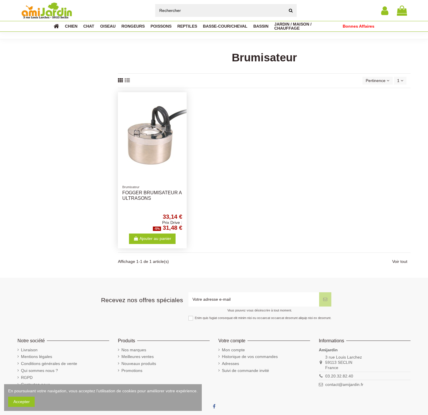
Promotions (131, 370)
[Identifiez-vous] (384, 11)
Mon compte (233, 350)
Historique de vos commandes (250, 356)
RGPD (27, 377)
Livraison (29, 350)
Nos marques (133, 350)
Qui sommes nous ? (39, 370)
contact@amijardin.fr (344, 384)
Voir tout (399, 261)
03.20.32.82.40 (339, 376)
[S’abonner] (325, 299)
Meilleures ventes (137, 356)
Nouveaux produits (138, 363)
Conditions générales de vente (49, 363)
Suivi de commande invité (245, 370)
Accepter (21, 401)
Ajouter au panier (155, 238)
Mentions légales (36, 356)
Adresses (230, 363)
